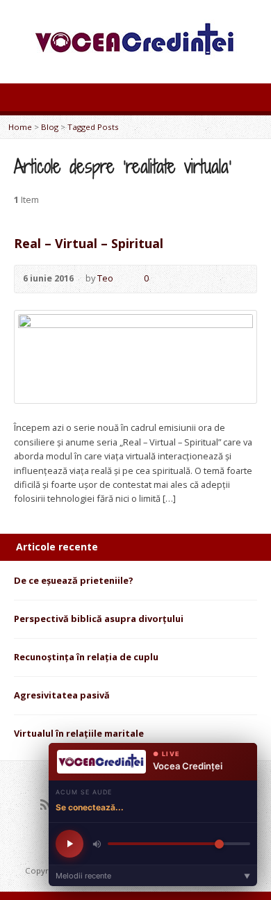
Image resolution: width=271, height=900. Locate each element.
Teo (105, 278)
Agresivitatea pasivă (62, 695)
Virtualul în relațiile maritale (79, 733)
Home (20, 127)
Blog (49, 127)
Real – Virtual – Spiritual (88, 243)
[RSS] (45, 804)
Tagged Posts (93, 127)
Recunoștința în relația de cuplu (86, 657)
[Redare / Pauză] (69, 844)
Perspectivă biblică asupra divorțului (98, 618)
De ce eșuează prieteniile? (73, 580)
